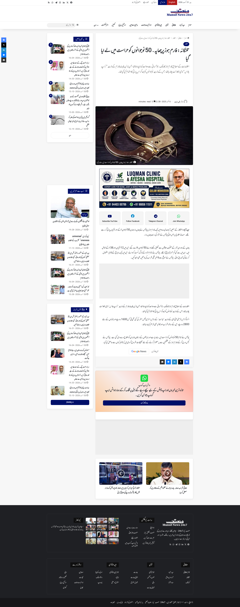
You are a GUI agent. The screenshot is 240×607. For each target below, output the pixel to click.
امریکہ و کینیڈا (98, 572)
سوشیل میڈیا (122, 25)
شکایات (112, 602)
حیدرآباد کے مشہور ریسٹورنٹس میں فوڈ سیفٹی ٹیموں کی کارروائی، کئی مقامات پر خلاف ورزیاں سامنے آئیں (78, 257)
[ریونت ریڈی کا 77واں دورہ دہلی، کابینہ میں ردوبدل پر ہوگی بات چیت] (57, 86)
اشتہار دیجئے (146, 2)
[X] (185, 544)
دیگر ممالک (99, 577)
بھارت (136, 572)
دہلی (153, 582)
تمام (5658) (70, 402)
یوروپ (100, 582)
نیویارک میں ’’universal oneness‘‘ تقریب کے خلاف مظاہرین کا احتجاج (78, 240)
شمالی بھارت (150, 588)
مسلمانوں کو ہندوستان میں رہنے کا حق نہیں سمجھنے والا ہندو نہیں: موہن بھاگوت (78, 354)
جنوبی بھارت (134, 577)
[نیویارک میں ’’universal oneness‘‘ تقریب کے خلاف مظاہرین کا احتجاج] (57, 239)
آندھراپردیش (169, 577)
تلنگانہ (174, 38)
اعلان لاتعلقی (148, 602)
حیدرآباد (182, 25)
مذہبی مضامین (134, 25)
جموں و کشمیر (150, 577)
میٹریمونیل (162, 2)
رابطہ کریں (154, 2)
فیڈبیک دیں (120, 602)
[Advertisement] (144, 88)
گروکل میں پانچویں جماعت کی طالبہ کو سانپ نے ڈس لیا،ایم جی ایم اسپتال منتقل (78, 121)
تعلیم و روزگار (63, 577)
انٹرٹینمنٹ (104, 25)
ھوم (189, 25)
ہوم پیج (152, 528)
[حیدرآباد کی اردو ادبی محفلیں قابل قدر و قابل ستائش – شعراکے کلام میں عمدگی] (113, 521)
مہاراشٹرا (170, 582)
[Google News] (139, 351)
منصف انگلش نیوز (149, 533)
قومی (167, 25)
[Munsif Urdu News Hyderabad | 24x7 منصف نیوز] (180, 12)
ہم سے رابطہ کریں (149, 538)
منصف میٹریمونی (133, 533)
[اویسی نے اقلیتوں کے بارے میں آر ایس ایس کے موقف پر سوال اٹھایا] (91, 521)
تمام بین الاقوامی (114, 572)
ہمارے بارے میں (132, 528)
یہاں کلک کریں (144, 402)
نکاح (81, 588)
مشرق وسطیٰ (115, 582)
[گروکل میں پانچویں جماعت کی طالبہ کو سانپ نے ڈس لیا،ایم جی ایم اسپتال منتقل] (57, 120)
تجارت (81, 577)
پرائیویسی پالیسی (139, 602)
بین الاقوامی (158, 25)
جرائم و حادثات (146, 25)
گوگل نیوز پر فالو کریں (148, 543)
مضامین (81, 572)
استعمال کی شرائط (136, 2)
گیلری (65, 588)
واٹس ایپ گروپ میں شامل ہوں (131, 544)
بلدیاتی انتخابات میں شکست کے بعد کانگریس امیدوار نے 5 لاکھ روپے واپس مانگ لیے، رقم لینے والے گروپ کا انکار (77, 103)
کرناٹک (188, 582)
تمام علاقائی (187, 572)
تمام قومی (151, 572)
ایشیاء (117, 577)
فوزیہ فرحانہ (177, 102)
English (172, 2)
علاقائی (174, 25)
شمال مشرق (134, 582)
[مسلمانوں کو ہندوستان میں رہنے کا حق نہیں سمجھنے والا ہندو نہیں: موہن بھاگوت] (57, 353)
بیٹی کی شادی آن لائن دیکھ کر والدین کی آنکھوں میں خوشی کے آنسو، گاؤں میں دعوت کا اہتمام (78, 50)
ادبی (65, 572)
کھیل (113, 25)
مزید (95, 25)
